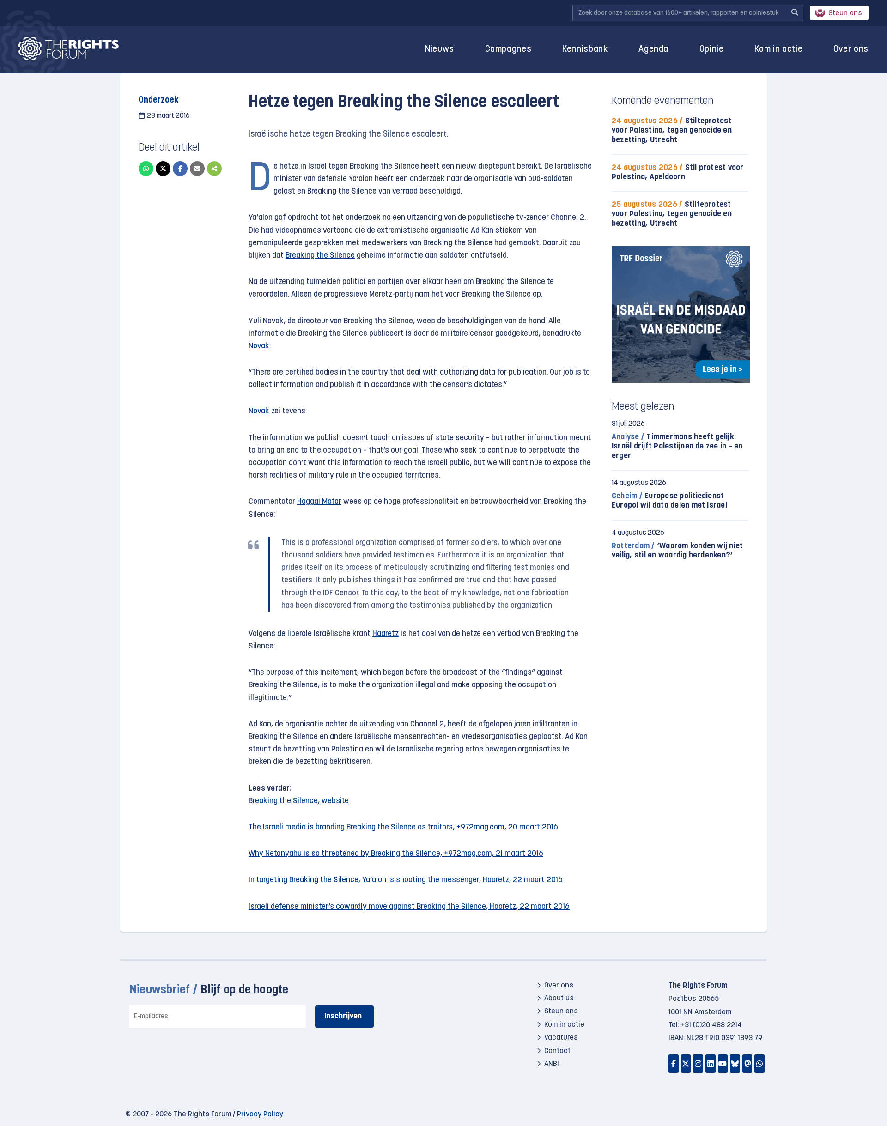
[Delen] (214, 168)
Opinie (711, 49)
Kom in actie (778, 49)
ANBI (551, 1064)
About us (559, 998)
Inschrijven (343, 1016)
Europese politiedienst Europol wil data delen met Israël (669, 500)
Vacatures (561, 1037)
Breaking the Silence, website (299, 801)
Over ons (851, 49)
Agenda (653, 49)
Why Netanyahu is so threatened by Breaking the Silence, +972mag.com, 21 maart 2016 (396, 854)
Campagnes (508, 49)
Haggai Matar (319, 502)
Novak (259, 346)
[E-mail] (197, 168)
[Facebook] (180, 168)
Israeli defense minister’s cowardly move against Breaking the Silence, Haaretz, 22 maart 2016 (409, 907)
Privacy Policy (260, 1114)
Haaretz (385, 634)
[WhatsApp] (146, 168)
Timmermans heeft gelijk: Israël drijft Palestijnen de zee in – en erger (677, 446)
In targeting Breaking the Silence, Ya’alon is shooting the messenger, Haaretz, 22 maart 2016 (406, 880)
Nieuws (439, 49)
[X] (163, 168)
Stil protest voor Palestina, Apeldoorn (678, 172)
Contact (557, 1051)
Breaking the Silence (320, 256)
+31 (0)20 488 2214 (711, 1025)
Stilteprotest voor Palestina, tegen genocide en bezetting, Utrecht (672, 130)
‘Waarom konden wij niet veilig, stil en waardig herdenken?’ (677, 550)
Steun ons (845, 13)
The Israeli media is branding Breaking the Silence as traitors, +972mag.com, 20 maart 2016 (403, 827)
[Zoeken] (794, 13)
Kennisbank (585, 49)
